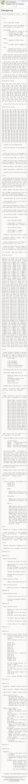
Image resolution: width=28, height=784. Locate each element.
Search (13, 6)
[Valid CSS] (11, 780)
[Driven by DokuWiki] (16, 780)
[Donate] (11, 779)
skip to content (24, 1)
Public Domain (20, 777)
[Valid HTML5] (22, 779)
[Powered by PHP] (16, 779)
